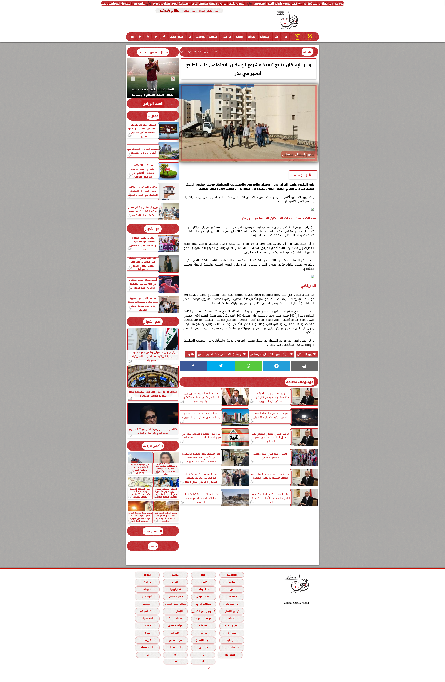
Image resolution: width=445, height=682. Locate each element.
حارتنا (203, 633)
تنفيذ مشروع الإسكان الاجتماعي (270, 354)
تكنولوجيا (175, 589)
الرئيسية (232, 574)
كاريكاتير (147, 596)
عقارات (307, 51)
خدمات (232, 618)
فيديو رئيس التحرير (203, 611)
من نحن (203, 647)
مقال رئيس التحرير (153, 52)
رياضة (239, 36)
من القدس (175, 640)
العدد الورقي (153, 103)
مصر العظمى (175, 596)
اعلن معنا (175, 647)
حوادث (200, 36)
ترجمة (147, 640)
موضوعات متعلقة (299, 382)
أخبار (276, 36)
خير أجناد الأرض (204, 618)
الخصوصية (147, 647)
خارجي (227, 36)
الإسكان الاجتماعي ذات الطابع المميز (220, 354)
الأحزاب (175, 633)
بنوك (147, 633)
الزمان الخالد (175, 611)
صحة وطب (176, 36)
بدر (189, 354)
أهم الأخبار (152, 321)
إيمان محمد (300, 175)
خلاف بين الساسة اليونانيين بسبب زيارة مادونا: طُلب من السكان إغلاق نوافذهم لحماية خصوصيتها (147, 3)
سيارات (232, 633)
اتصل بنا (230, 654)
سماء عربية (175, 618)
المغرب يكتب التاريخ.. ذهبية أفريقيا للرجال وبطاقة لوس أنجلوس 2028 (267, 3)
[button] (173, 78)
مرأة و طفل (175, 625)
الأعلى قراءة (153, 446)
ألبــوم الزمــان (203, 640)
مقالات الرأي (203, 604)
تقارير (251, 36)
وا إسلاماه (231, 604)
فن (190, 36)
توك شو (203, 625)
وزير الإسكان (305, 354)
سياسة (264, 36)
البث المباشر (147, 611)
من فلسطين (231, 647)
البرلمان (231, 640)
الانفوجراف (147, 618)
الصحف (147, 604)
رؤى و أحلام (232, 625)
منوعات (147, 589)
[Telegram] (276, 366)
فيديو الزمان (231, 611)
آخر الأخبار (153, 229)
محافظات (231, 596)
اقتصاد (214, 36)
